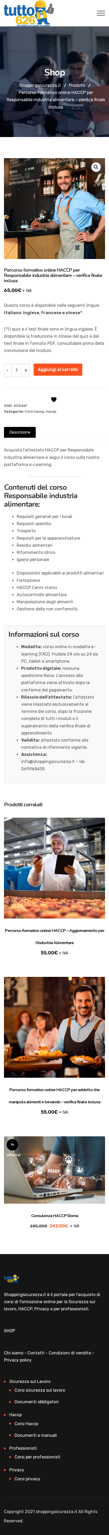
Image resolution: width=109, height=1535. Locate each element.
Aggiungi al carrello (58, 369)
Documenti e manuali (36, 1435)
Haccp (51, 411)
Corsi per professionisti (37, 1456)
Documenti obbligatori (37, 1401)
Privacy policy (17, 1360)
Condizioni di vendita (70, 1352)
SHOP (9, 1330)
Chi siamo (13, 1352)
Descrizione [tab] (19, 432)
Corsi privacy (27, 1478)
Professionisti (23, 1448)
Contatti (36, 1352)
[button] (96, 167)
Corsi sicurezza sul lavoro (40, 1390)
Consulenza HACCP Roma (54, 1216)
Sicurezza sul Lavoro (30, 1381)
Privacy (16, 1469)
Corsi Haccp (34, 411)
